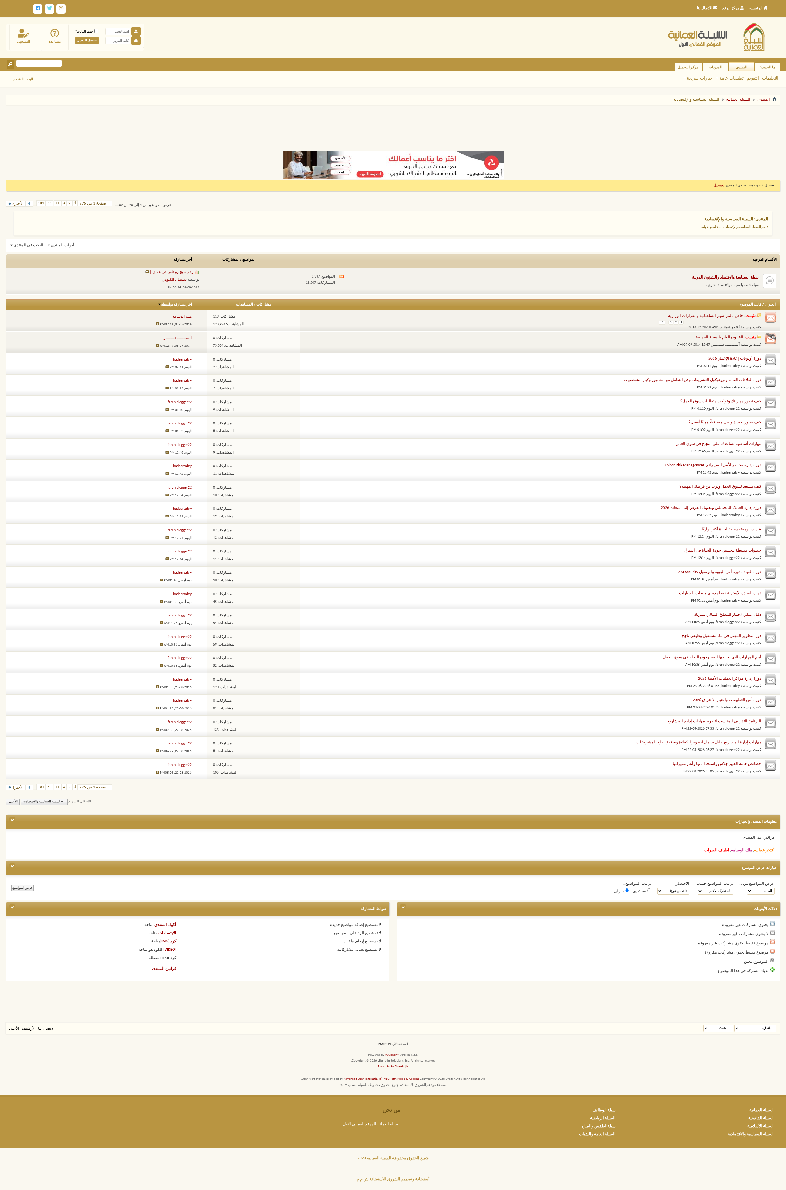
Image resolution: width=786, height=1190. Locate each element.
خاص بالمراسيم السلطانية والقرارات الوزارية (705, 316)
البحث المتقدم (23, 79)
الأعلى (13, 801)
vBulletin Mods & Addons (401, 1079)
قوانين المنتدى (164, 969)
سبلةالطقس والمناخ (599, 1126)
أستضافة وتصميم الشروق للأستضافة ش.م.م (393, 1179)
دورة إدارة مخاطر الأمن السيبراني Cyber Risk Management (713, 465)
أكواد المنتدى (165, 925)
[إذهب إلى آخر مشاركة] (157, 324)
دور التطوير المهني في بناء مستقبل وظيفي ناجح (721, 636)
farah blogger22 (728, 409)
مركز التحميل (688, 67)
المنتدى (741, 67)
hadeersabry (730, 366)
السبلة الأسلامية (760, 1126)
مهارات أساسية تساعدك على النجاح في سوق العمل (718, 444)
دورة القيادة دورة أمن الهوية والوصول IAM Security (719, 572)
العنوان (770, 304)
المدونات (715, 67)
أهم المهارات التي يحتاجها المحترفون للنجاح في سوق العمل (712, 657)
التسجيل (23, 41)
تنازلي (619, 891)
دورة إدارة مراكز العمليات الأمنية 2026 (729, 679)
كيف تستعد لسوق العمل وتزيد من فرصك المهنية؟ (720, 487)
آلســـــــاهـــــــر (726, 345)
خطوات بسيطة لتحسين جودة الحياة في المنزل (722, 550)
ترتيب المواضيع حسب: (714, 884)
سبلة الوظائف (604, 1110)
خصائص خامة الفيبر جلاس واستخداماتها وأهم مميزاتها (717, 764)
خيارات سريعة (700, 78)
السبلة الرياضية (603, 1118)
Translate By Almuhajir (393, 1066)
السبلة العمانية (738, 100)
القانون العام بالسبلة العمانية (719, 337)
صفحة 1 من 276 (93, 203)
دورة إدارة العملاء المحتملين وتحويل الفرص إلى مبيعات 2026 (711, 508)
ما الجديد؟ (767, 67)
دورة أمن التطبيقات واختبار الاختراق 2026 (727, 700)
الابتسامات (167, 933)
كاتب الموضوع (750, 304)
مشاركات (263, 304)
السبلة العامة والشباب (597, 1134)
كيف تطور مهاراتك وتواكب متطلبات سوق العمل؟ (720, 401)
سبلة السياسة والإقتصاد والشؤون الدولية (725, 277)
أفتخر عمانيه (730, 327)
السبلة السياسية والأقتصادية (751, 1134)
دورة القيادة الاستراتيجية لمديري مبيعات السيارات (720, 593)
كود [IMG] (168, 941)
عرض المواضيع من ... (757, 884)
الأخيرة (18, 204)
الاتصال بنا (46, 1029)
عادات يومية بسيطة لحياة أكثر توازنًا (731, 529)
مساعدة (55, 41)
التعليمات (770, 78)
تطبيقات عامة (731, 78)
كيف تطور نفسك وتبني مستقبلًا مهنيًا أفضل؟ (724, 422)
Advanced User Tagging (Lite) (363, 1079)
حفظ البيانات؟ (84, 31)
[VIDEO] (169, 950)
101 (41, 203)
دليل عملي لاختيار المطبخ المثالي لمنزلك (727, 615)
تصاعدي (640, 891)
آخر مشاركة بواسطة (176, 304)
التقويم (753, 78)
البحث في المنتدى (28, 245)
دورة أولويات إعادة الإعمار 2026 (734, 359)
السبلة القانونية (761, 1118)
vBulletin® (392, 1055)
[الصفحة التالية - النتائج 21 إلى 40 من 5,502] (29, 204)
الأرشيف (29, 1029)
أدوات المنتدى (62, 245)
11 (57, 203)
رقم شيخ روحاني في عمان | (171, 272)
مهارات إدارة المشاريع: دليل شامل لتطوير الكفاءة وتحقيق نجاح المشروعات (698, 742)
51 (50, 203)
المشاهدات (244, 304)
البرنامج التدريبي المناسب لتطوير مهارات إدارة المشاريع (714, 721)
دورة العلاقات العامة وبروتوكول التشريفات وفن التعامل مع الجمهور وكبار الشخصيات (692, 380)
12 (662, 322)
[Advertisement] (393, 125)
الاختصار (682, 884)
